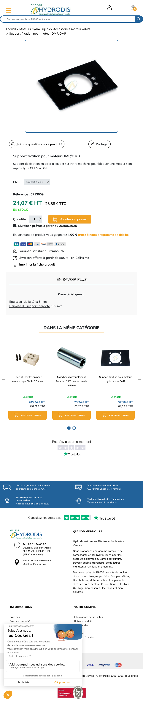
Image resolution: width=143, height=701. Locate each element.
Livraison (15, 616)
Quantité (19, 219)
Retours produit (83, 621)
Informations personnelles (88, 616)
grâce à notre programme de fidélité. (103, 235)
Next (139, 379)
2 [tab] (74, 428)
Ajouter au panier (73, 219)
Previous (3, 379)
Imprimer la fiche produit (37, 264)
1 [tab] (69, 428)
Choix (17, 182)
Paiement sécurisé (20, 621)
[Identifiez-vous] (109, 7)
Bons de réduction (84, 637)
